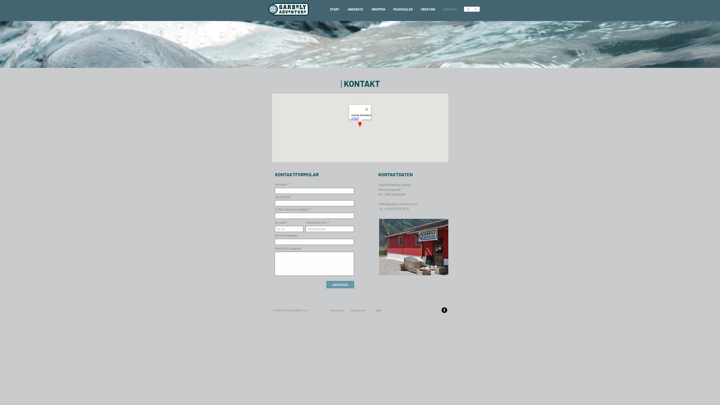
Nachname (282, 196)
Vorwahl (280, 222)
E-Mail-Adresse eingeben (292, 209)
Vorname (281, 184)
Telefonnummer (316, 222)
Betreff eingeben (286, 235)
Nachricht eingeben (288, 248)
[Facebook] (444, 310)
